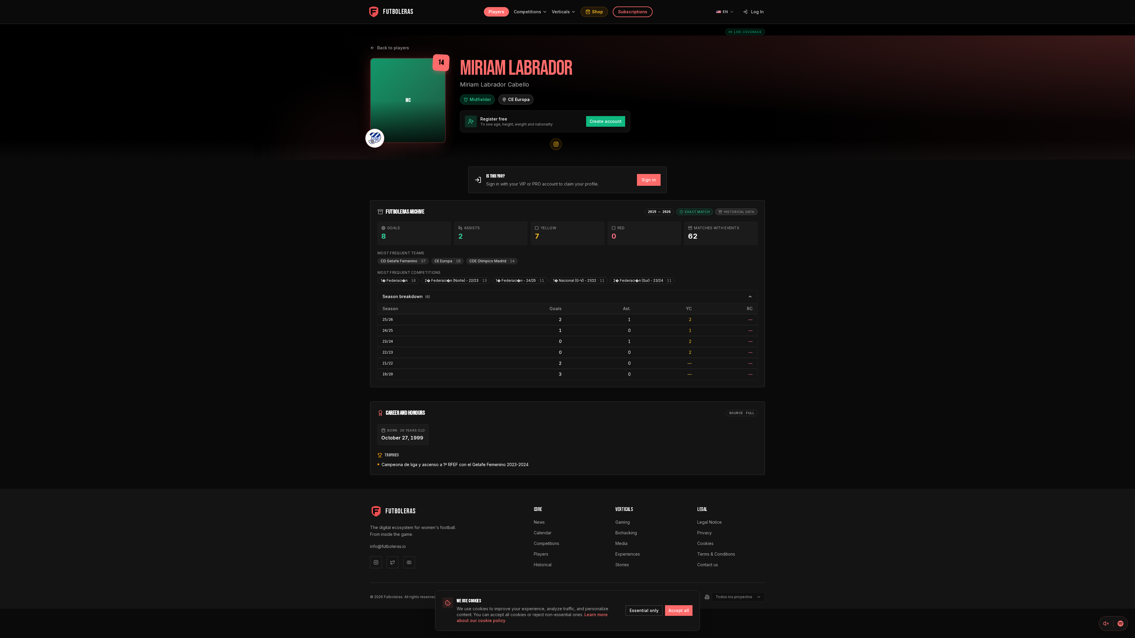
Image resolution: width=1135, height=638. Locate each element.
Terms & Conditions (716, 553)
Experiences (627, 553)
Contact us (707, 564)
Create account (606, 121)
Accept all (679, 610)
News (539, 522)
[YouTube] (409, 562)
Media (621, 543)
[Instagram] (376, 562)
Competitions (527, 11)
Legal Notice (709, 522)
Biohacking (626, 532)
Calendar (543, 532)
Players (496, 11)
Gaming (622, 522)
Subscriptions (632, 11)
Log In (757, 11)
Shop (597, 11)
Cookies (705, 543)
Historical (543, 564)
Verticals (561, 11)
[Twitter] (392, 562)
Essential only (644, 610)
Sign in (649, 179)
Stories (622, 564)
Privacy (704, 532)
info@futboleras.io (388, 546)
